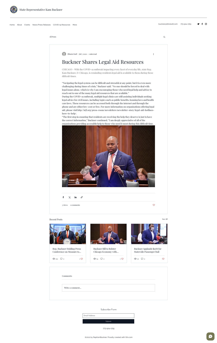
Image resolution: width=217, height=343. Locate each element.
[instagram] (206, 24)
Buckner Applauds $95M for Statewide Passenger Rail (147, 250)
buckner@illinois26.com (168, 24)
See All (165, 219)
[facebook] (202, 24)
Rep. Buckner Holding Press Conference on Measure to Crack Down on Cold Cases (67, 250)
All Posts (52, 37)
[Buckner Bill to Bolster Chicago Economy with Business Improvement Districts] (108, 234)
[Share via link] (81, 197)
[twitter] (198, 24)
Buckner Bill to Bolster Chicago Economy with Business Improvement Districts (105, 250)
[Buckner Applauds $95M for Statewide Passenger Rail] (149, 234)
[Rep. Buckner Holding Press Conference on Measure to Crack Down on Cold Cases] (68, 234)
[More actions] (153, 53)
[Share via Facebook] (63, 197)
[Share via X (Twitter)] (69, 197)
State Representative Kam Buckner (40, 9)
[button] (164, 37)
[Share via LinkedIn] (75, 197)
